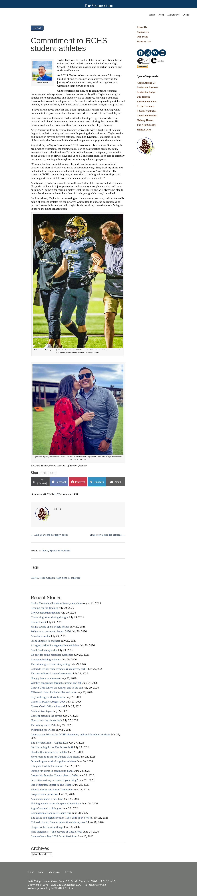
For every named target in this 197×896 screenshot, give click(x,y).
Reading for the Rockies (44, 607)
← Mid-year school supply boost (49, 534)
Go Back (37, 28)
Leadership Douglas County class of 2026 (54, 775)
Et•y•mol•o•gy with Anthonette (48, 697)
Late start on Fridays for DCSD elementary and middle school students (70, 734)
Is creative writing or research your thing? (54, 780)
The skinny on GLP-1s (43, 725)
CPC (57, 494)
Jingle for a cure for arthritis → (107, 534)
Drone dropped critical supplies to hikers (53, 761)
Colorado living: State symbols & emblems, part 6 (59, 668)
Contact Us (143, 32)
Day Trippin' (143, 96)
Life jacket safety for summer (47, 766)
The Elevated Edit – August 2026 (49, 742)
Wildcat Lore (144, 129)
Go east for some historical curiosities (52, 654)
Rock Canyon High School (55, 577)
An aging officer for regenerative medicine (55, 645)
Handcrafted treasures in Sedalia (49, 752)
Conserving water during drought (49, 617)
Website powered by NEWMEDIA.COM (51, 888)
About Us (142, 27)
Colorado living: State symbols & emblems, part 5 (59, 822)
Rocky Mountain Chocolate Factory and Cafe (56, 603)
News (161, 14)
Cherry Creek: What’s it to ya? (48, 706)
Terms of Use (144, 41)
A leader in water (40, 635)
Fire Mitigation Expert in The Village (52, 784)
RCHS (34, 577)
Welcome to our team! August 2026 (51, 631)
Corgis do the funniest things (47, 827)
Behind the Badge (146, 92)
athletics (75, 577)
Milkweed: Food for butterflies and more (53, 692)
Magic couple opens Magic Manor (50, 626)
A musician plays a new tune (47, 798)
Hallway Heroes (145, 120)
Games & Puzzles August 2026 (48, 701)
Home (152, 14)
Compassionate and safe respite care (51, 812)
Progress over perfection (44, 794)
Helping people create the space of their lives (56, 803)
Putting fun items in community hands (52, 770)
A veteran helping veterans (46, 659)
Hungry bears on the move (45, 678)
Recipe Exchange (146, 106)
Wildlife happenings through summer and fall (56, 682)
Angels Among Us (146, 82)
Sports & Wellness (60, 550)
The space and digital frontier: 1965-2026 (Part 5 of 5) (61, 817)
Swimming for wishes (43, 729)
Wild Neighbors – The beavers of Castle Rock (56, 831)
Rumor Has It (38, 622)
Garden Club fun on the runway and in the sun (57, 687)
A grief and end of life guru (46, 808)
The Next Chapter (146, 125)
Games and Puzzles (147, 115)
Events (186, 14)
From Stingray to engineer (45, 640)
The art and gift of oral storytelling (50, 664)
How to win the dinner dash (46, 720)
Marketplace (173, 14)
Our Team (142, 36)
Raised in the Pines (147, 101)
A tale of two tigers (41, 710)
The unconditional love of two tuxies (51, 673)
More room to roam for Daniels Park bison (55, 756)
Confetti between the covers (46, 715)
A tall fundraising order (44, 650)
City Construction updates (45, 612)
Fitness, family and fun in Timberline (51, 789)
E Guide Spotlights (146, 111)
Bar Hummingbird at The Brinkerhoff (52, 747)
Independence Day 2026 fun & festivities (54, 836)
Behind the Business (147, 87)
